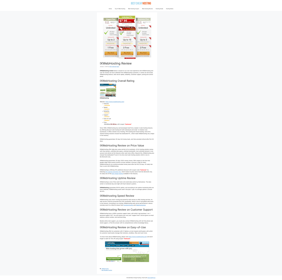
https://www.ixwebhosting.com (137, 236)
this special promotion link (113, 172)
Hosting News (169, 8)
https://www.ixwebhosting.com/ (114, 101)
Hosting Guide (159, 8)
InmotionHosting (128, 205)
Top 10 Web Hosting (120, 8)
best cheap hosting (117, 173)
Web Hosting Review (147, 8)
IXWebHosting (105, 268)
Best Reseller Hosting (107, 270)
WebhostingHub (141, 205)
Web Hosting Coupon (133, 8)
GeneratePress (151, 277)
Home (110, 8)
